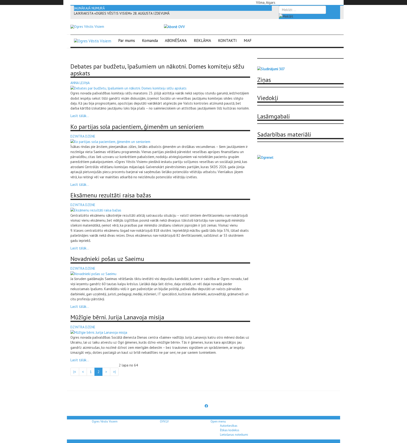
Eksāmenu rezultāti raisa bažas (110, 195)
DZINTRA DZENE (82, 136)
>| (114, 372)
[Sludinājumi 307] (271, 68)
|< (74, 372)
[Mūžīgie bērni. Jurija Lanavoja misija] (98, 332)
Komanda (150, 40)
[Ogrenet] (265, 157)
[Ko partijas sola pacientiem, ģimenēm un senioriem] (110, 141)
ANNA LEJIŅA (80, 83)
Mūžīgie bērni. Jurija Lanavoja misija (117, 317)
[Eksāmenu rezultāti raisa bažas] (95, 210)
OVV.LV (164, 421)
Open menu (218, 421)
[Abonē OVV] (174, 26)
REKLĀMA (202, 40)
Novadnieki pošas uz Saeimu (107, 259)
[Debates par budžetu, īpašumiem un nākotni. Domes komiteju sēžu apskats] (128, 87)
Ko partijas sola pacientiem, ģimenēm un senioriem (137, 126)
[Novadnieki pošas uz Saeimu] (93, 273)
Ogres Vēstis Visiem (105, 421)
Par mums (126, 40)
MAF (248, 40)
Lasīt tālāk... (79, 116)
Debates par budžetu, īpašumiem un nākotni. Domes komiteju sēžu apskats (157, 69)
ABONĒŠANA (176, 40)
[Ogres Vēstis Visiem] (87, 26)
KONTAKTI (227, 40)
